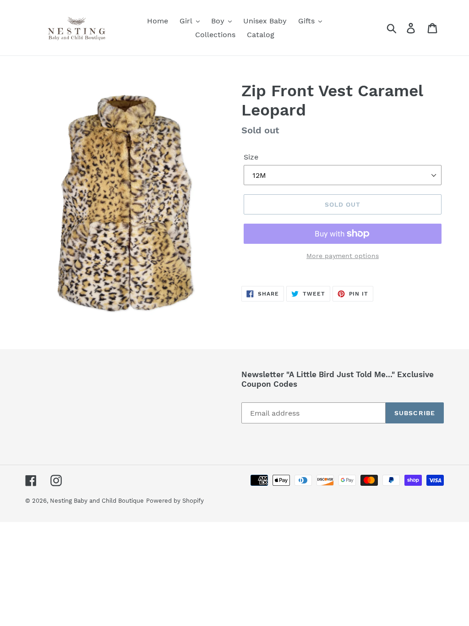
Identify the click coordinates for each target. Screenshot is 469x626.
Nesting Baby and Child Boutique (97, 500)
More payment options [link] (342, 255)
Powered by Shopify (175, 500)
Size (251, 157)
